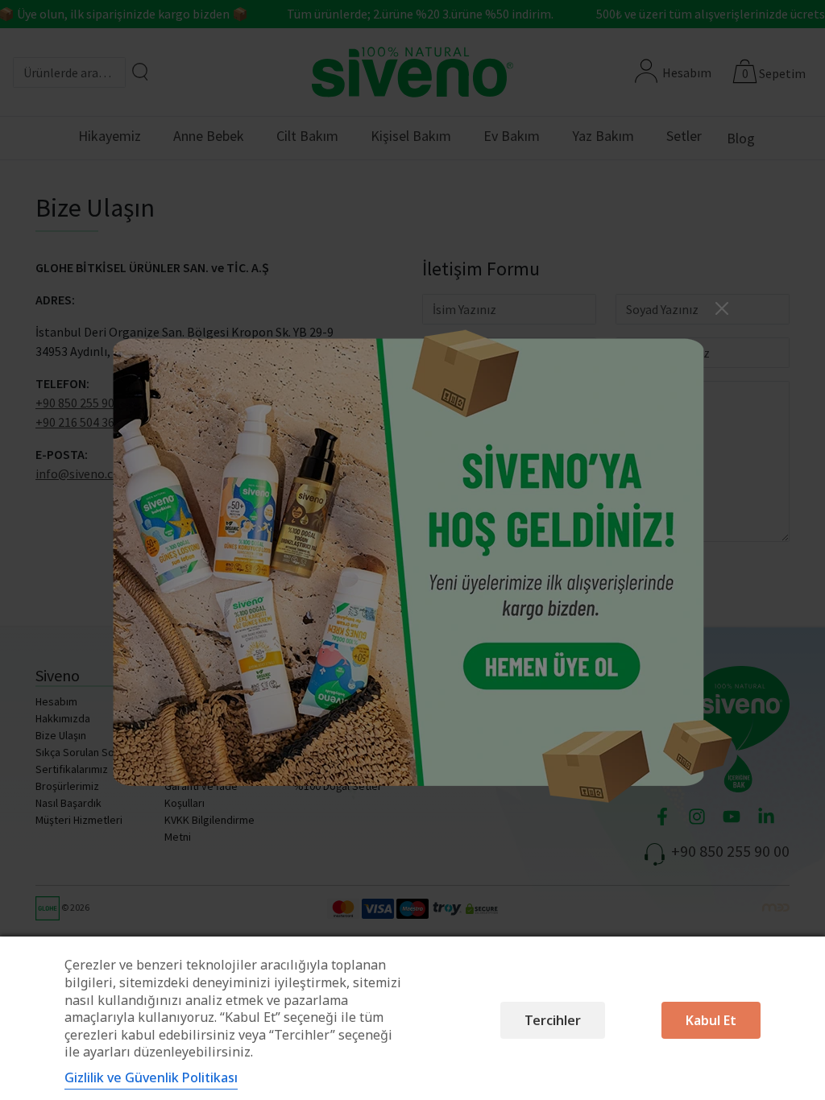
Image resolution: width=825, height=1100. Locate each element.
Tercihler (552, 1020)
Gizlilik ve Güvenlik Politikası (151, 1077)
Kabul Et (711, 1020)
